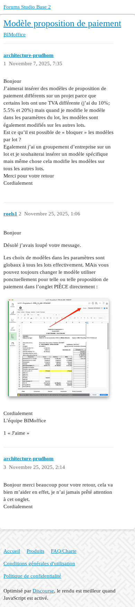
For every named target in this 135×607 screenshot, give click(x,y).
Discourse (43, 591)
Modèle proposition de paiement (62, 23)
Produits (35, 551)
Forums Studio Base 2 (27, 7)
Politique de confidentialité (32, 576)
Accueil (11, 551)
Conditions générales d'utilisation (39, 563)
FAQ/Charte (63, 551)
